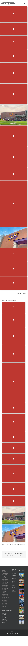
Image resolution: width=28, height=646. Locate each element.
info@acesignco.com (7, 610)
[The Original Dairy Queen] (21, 580)
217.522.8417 (5, 613)
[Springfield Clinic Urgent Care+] (21, 617)
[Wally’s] (21, 586)
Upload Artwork (13, 586)
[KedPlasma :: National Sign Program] (21, 601)
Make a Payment (14, 591)
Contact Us (13, 582)
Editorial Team (6, 544)
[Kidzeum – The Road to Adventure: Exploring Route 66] (21, 611)
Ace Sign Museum (14, 574)
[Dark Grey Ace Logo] (8, 2)
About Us (14, 578)
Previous (19, 293)
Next (24, 293)
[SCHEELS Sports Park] (21, 575)
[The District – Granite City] (21, 591)
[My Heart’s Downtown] (21, 596)
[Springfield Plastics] (21, 622)
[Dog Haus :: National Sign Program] (21, 606)
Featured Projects (14, 570)
